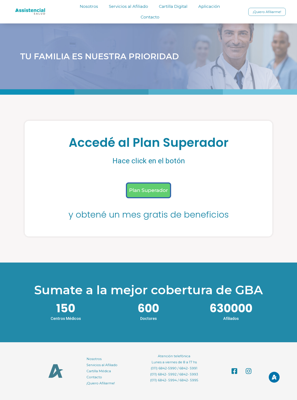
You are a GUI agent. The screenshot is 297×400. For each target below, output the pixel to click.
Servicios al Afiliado (128, 6)
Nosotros (89, 6)
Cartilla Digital (173, 6)
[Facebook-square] (234, 371)
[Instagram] (248, 371)
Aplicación (209, 6)
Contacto (150, 17)
